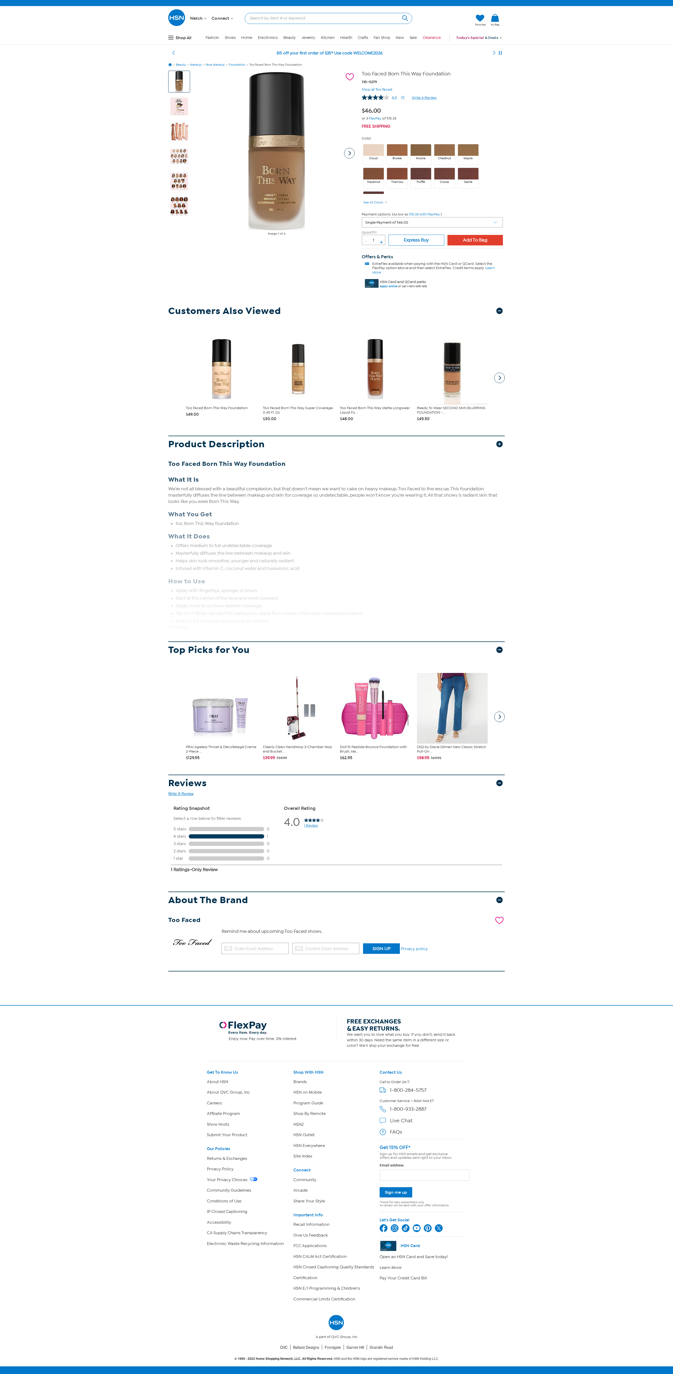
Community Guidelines (229, 1190)
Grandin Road (381, 1347)
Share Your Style (309, 1201)
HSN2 (298, 1124)
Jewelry (308, 37)
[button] (446, 20)
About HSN (217, 1081)
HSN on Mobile (307, 1092)
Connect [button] (221, 18)
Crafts (363, 37)
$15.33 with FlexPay (424, 214)
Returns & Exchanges (227, 1158)
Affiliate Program (223, 1113)
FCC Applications (310, 1245)
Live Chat (401, 1121)
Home (246, 37)
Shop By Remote (309, 1113)
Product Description (216, 444)
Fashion (212, 37)
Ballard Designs (306, 1347)
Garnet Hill (355, 1347)
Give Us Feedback (310, 1235)
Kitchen (328, 37)
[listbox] (432, 222)
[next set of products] (499, 378)
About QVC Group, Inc (228, 1092)
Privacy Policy (220, 1169)
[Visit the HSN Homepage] (177, 25)
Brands (300, 1081)
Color (366, 138)
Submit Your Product (227, 1135)
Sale (413, 37)
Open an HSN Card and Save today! (414, 1256)
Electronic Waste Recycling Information (245, 1243)
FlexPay (375, 118)
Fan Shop (382, 37)
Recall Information (311, 1224)
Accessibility (219, 1222)
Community (304, 1179)
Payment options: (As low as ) (402, 214)
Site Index (302, 1156)
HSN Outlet (304, 1135)
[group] (373, 110)
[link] (495, 20)
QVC (284, 1347)
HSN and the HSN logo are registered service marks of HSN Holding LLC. (336, 1358)
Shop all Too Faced (377, 89)
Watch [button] (197, 18)
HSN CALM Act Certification (319, 1256)
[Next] (494, 53)
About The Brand (208, 900)
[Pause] (500, 53)
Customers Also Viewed (224, 311)
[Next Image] (349, 153)
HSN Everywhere (309, 1145)
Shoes (230, 37)
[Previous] (173, 53)
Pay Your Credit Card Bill (403, 1278)
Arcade (300, 1190)
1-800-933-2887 (408, 1109)
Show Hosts (218, 1124)
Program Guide (308, 1103)
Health (346, 37)
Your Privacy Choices (227, 1179)
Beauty (289, 37)
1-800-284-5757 (408, 1090)
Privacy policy (414, 948)
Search (404, 17)
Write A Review (424, 97)
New (400, 37)
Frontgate (333, 1347)
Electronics (268, 37)
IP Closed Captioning (227, 1211)
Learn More (390, 1267)
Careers (214, 1103)
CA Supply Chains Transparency (237, 1233)
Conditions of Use (224, 1201)
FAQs (396, 1132)
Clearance (432, 37)
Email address (392, 1165)
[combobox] (326, 18)
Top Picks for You (209, 650)
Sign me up (396, 1192)
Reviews (187, 783)
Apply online (388, 286)
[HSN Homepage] (170, 64)
